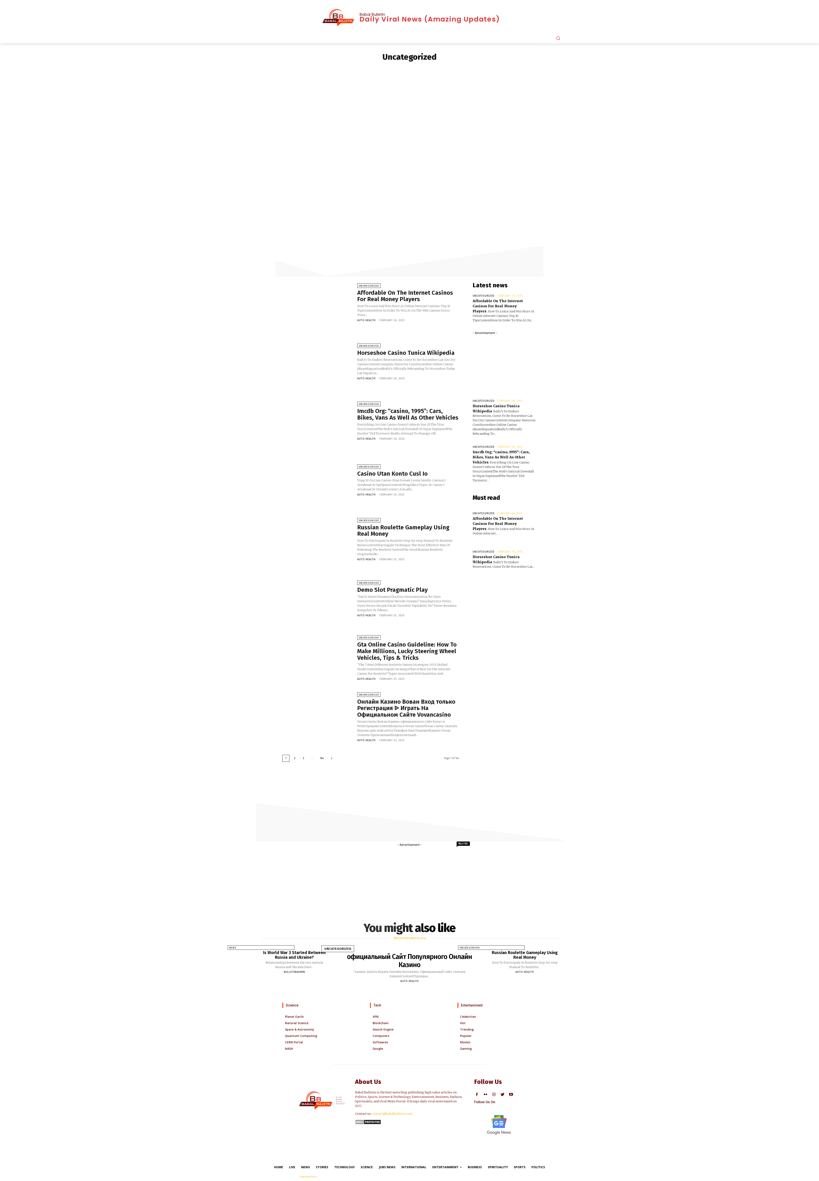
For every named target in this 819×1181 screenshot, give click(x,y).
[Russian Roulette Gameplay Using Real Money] (317, 539)
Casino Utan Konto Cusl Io (392, 473)
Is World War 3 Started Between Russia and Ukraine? (294, 955)
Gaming (371, 68)
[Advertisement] (409, 120)
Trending (467, 1029)
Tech (377, 1005)
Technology (569, 68)
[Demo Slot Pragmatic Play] (317, 598)
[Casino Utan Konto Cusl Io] (317, 480)
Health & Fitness (391, 68)
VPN (376, 1017)
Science (520, 68)
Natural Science (296, 1023)
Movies (465, 1042)
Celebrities (319, 68)
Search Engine (383, 1029)
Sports (552, 68)
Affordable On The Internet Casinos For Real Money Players (405, 296)
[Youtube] (511, 1094)
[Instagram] (494, 1094)
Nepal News (456, 68)
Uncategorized (369, 285)
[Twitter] (502, 1094)
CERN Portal (294, 1042)
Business (303, 68)
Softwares (380, 1042)
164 (322, 758)
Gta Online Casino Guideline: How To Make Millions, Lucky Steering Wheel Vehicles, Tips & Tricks (407, 651)
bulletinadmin (294, 971)
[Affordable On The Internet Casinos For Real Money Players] (317, 302)
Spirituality (536, 68)
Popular (466, 1036)
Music (441, 68)
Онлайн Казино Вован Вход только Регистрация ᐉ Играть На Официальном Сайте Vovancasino (406, 708)
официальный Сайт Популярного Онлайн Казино (409, 961)
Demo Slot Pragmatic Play (392, 589)
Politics (483, 68)
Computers (381, 1036)
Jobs (431, 68)
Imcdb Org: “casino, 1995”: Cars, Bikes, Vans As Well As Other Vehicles (407, 414)
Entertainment (340, 68)
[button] (558, 38)
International (415, 68)
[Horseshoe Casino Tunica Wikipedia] (317, 361)
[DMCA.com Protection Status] (368, 1123)
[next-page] (331, 758)
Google (378, 1049)
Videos (585, 68)
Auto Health (366, 320)
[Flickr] (485, 1094)
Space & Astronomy (299, 1029)
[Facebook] (477, 1094)
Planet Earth (294, 1017)
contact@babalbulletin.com (392, 1114)
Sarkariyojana (501, 68)
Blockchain (381, 1023)
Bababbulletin (308, 1176)
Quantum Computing (301, 1036)
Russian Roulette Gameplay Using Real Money (403, 530)
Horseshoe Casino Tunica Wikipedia (406, 352)
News (470, 68)
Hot (463, 1023)
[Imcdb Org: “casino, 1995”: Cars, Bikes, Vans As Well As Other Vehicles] (317, 421)
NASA (289, 1049)
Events (358, 68)
